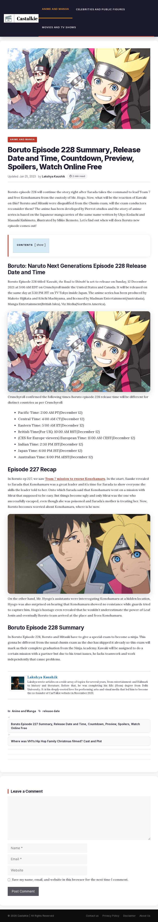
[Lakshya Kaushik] (17, 689)
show (40, 244)
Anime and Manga (55, 8)
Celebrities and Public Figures (100, 9)
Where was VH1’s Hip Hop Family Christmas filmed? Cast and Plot (56, 741)
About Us (145, 915)
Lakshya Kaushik (42, 677)
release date (51, 711)
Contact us (92, 915)
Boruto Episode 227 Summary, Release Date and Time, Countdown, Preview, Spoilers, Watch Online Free (75, 726)
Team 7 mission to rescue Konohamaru (75, 479)
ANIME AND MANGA (22, 139)
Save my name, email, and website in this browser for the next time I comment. (70, 879)
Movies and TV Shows (59, 27)
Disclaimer (129, 915)
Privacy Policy (111, 915)
